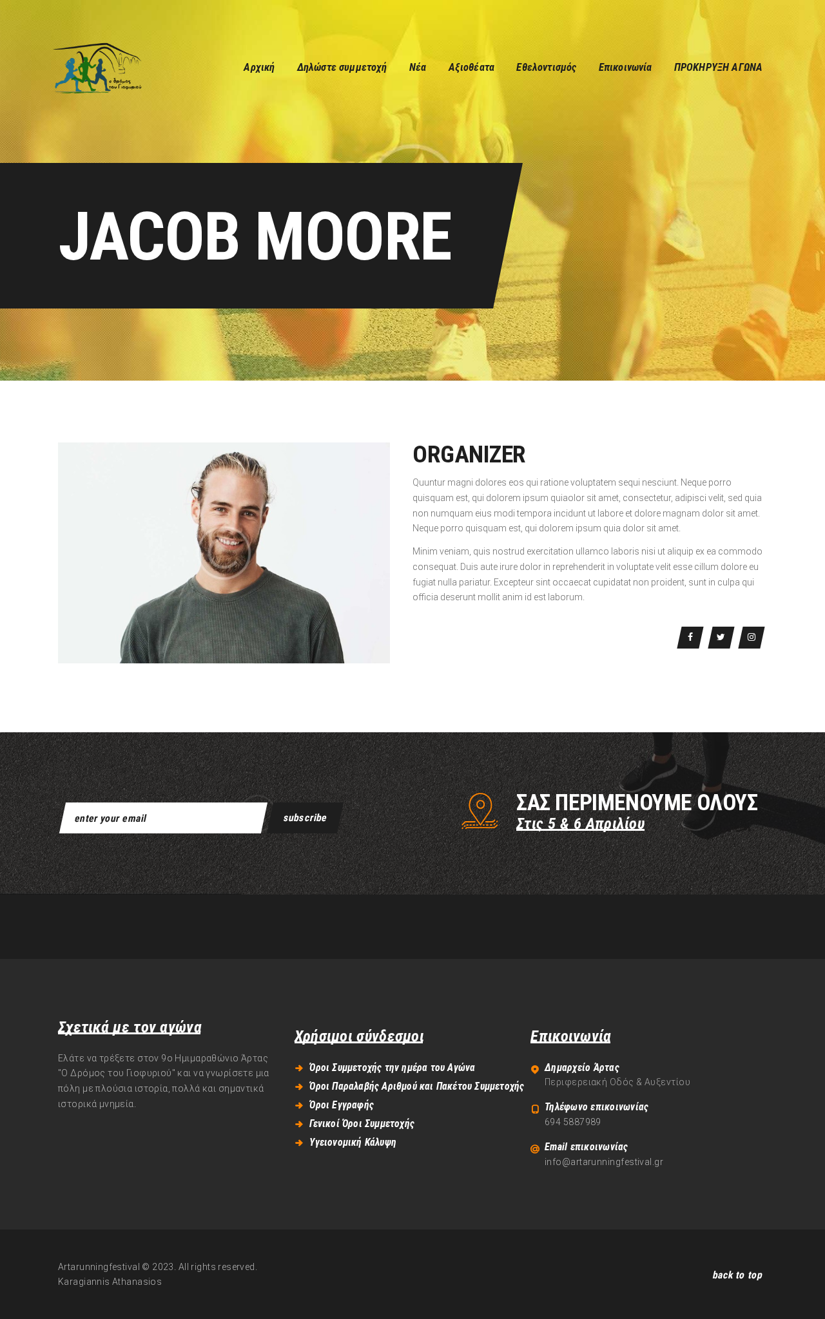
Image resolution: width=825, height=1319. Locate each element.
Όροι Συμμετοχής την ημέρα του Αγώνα (392, 1067)
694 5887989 (573, 1122)
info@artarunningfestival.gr (604, 1162)
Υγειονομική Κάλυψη (352, 1142)
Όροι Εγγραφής (341, 1105)
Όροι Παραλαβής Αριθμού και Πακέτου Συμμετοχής (416, 1086)
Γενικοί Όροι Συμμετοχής (361, 1123)
